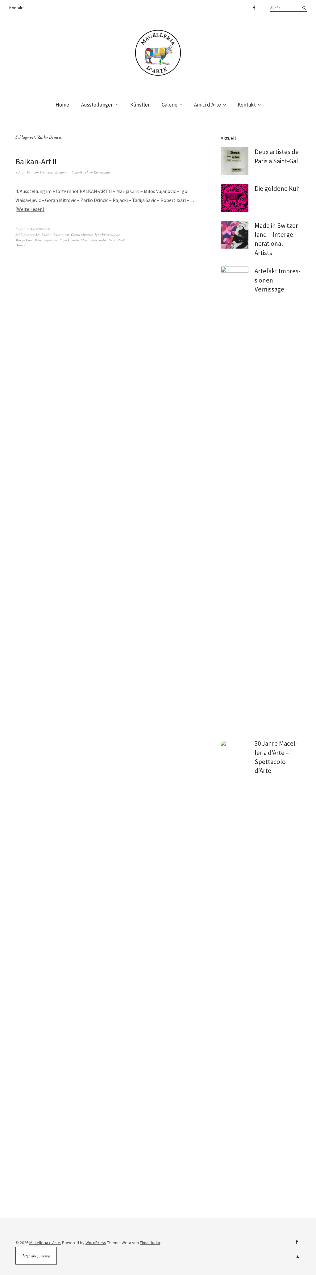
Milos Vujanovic (46, 239)
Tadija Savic (107, 239)
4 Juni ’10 (22, 172)
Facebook (254, 7)
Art (37, 234)
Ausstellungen (97, 104)
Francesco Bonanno (54, 172)
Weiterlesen (30, 209)
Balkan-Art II (36, 161)
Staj (94, 239)
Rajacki (65, 239)
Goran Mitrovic (82, 234)
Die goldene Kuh (277, 188)
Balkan (46, 234)
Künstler (140, 104)
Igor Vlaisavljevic (107, 234)
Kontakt (16, 7)
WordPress (95, 1242)
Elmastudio (150, 1242)
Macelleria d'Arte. (45, 1242)
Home (62, 104)
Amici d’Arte (207, 104)
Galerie (169, 104)
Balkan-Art (61, 234)
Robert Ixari (80, 239)
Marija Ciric (24, 239)
